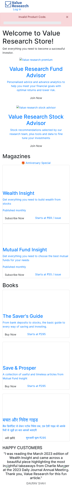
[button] (8, 466)
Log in (17, 9)
